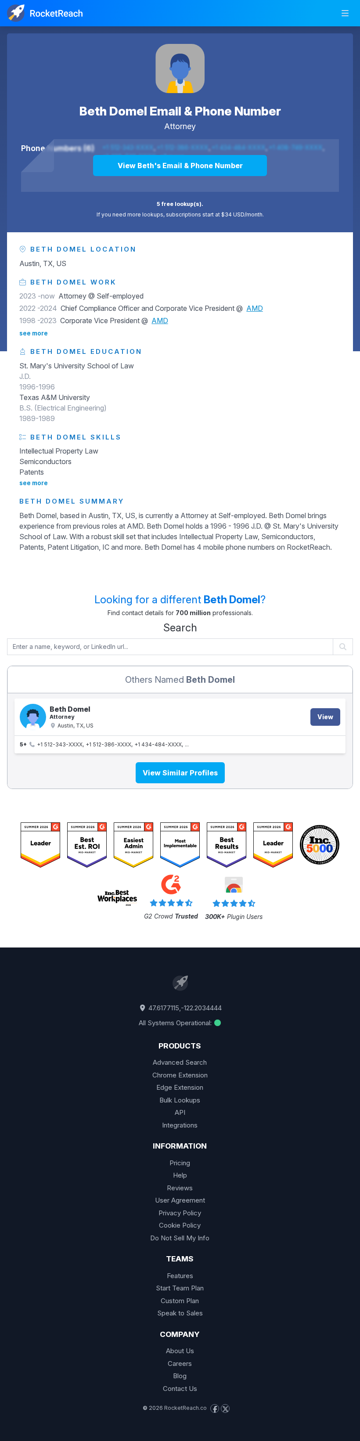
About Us (180, 1351)
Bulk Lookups (179, 1100)
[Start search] (343, 646)
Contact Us (180, 1388)
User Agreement (180, 1200)
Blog (180, 1376)
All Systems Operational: (176, 1023)
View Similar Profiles (180, 772)
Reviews (180, 1188)
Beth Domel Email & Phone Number (180, 111)
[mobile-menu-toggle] (345, 13)
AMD (254, 308)
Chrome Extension (180, 1075)
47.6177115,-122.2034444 (184, 1008)
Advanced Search (180, 1062)
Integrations (180, 1125)
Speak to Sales (180, 1313)
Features (180, 1276)
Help (180, 1175)
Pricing (179, 1163)
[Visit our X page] (225, 1408)
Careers (180, 1363)
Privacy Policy (179, 1213)
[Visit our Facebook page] (214, 1408)
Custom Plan (180, 1301)
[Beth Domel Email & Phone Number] (180, 68)
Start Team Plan (180, 1288)
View (325, 716)
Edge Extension (179, 1087)
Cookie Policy (180, 1225)
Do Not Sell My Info (179, 1238)
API (180, 1112)
